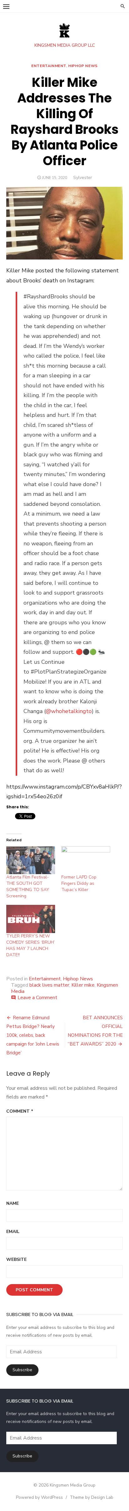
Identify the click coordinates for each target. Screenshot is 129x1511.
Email (12, 1232)
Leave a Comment (37, 997)
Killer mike (83, 985)
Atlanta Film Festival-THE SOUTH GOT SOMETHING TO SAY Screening (27, 886)
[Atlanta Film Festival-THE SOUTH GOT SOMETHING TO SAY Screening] (30, 860)
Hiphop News (83, 65)
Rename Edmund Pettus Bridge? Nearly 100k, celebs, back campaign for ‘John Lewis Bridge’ (32, 1035)
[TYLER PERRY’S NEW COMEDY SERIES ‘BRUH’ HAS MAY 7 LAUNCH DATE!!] (30, 919)
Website (16, 1259)
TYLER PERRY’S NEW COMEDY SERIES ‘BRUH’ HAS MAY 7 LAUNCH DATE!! (30, 945)
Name (12, 1203)
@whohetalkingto (69, 711)
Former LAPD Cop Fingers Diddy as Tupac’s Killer (78, 883)
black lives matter (49, 985)
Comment (19, 1111)
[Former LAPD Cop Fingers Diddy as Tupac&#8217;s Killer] (85, 860)
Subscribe (22, 1370)
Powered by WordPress (39, 1497)
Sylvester (82, 178)
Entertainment (48, 65)
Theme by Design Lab (91, 1497)
